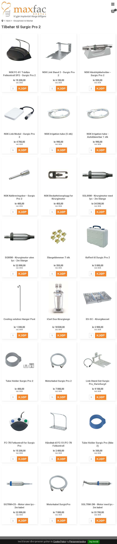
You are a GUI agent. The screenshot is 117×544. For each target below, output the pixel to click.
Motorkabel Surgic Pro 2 (58, 381)
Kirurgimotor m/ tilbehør (23, 21)
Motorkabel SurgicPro (58, 504)
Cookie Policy (59, 541)
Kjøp (22, 88)
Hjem (8, 21)
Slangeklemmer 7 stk (58, 257)
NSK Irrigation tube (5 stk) (58, 134)
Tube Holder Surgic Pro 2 (19, 381)
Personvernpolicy (77, 541)
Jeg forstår (93, 541)
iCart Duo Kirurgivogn (58, 319)
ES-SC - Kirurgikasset (97, 319)
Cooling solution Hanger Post (19, 319)
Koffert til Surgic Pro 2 (97, 257)
